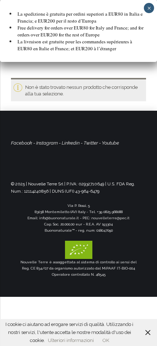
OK (106, 340)
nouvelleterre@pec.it (110, 218)
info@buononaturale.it (59, 218)
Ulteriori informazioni (71, 340)
